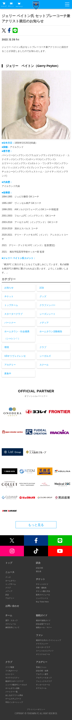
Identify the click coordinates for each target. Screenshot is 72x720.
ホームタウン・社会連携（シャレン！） (16, 335)
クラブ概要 (9, 667)
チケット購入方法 (43, 591)
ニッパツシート (42, 598)
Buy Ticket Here (42, 602)
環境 (6, 347)
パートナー (10, 322)
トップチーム (11, 305)
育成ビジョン (41, 667)
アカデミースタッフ (44, 678)
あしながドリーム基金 (14, 695)
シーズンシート (47, 314)
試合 (41, 287)
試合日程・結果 (42, 671)
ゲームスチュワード (13, 699)
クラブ (42, 347)
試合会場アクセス (43, 624)
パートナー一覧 (11, 692)
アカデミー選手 (42, 674)
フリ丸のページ (11, 671)
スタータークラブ (13, 314)
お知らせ (8, 287)
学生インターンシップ (14, 702)
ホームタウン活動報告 (50, 331)
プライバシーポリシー (36, 709)
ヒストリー (9, 674)
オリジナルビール (43, 654)
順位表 (38, 571)
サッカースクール (43, 685)
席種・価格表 (41, 588)
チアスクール (41, 688)
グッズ (42, 296)
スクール (44, 364)
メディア (44, 322)
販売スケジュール (43, 595)
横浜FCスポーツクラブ (14, 681)
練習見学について (12, 627)
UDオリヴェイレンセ (15, 356)
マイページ (19, 6)
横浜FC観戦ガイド (43, 620)
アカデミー (10, 364)
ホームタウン (10, 581)
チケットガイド (42, 584)
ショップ (3, 6)
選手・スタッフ (11, 620)
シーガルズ (45, 356)
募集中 (7, 373)
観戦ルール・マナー (44, 627)
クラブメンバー (47, 305)
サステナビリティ (12, 678)
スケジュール (10, 624)
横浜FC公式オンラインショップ (48, 640)
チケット (11, 6)
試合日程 (39, 568)
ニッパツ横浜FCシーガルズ (16, 685)
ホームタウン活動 (12, 688)
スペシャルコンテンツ (44, 651)
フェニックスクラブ (44, 681)
